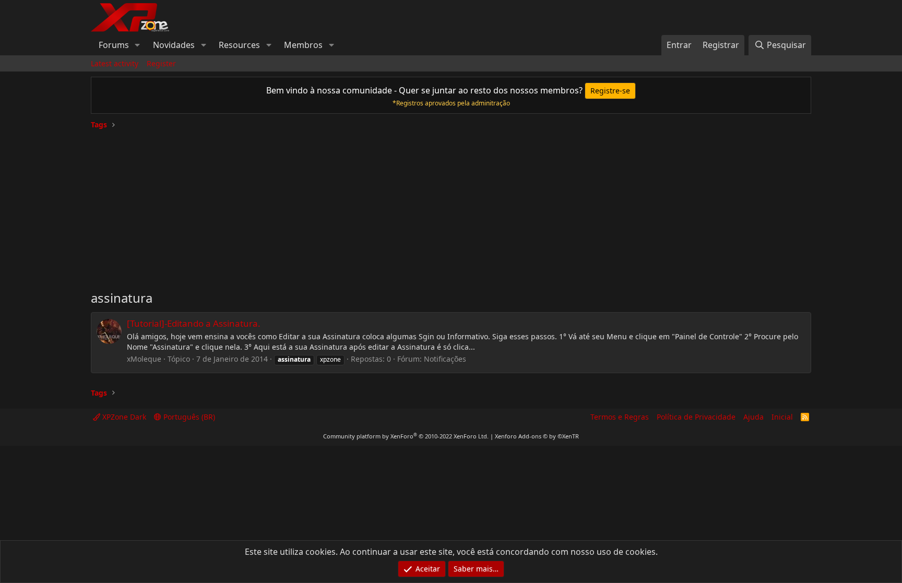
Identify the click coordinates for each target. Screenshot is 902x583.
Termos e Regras (619, 417)
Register (161, 63)
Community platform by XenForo (406, 436)
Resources (239, 45)
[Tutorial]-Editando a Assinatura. (193, 323)
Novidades (174, 45)
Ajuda (753, 417)
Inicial (782, 417)
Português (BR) (188, 417)
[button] (137, 45)
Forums (114, 45)
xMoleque (144, 359)
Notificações (445, 359)
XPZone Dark (123, 417)
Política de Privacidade (696, 417)
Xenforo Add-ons (537, 436)
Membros (303, 45)
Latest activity (114, 63)
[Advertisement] (451, 206)
